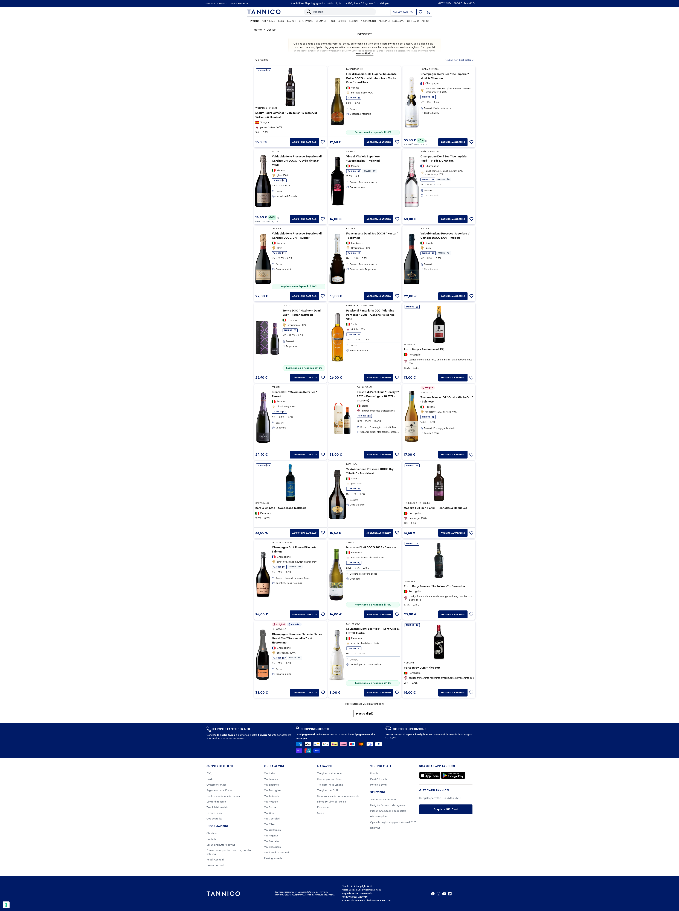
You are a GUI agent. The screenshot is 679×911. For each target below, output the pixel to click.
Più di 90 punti (378, 779)
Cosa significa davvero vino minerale (338, 796)
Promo (254, 21)
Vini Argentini (271, 835)
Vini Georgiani (272, 819)
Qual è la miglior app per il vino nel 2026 (393, 822)
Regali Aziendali (215, 860)
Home (258, 29)
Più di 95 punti (378, 785)
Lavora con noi (215, 865)
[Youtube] (444, 894)
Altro (425, 21)
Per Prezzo (268, 21)
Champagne (306, 21)
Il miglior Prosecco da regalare (387, 805)
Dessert (271, 29)
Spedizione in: (214, 3)
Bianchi (291, 21)
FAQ (209, 773)
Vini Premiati (380, 766)
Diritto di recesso (216, 802)
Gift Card (444, 3)
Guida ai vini (274, 766)
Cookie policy (214, 819)
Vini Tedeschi (271, 796)
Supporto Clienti (221, 766)
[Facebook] (433, 894)
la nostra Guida (226, 735)
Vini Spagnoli (271, 785)
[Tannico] (264, 12)
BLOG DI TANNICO (464, 3)
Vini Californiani (272, 830)
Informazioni (217, 826)
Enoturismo (323, 807)
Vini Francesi (271, 779)
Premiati (374, 773)
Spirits (342, 21)
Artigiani (384, 21)
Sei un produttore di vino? (221, 845)
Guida (210, 779)
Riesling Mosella (273, 858)
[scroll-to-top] (671, 893)
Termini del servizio (217, 807)
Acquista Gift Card (446, 809)
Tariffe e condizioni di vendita (223, 796)
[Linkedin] (450, 894)
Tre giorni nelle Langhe (330, 785)
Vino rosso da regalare (383, 799)
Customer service (217, 785)
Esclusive (398, 21)
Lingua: (237, 3)
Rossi (281, 21)
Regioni (353, 21)
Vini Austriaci (271, 802)
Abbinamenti (368, 21)
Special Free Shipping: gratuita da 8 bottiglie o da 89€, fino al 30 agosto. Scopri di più (339, 3)
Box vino (375, 828)
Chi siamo (212, 833)
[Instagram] (438, 894)
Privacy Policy (214, 813)
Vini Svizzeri (270, 807)
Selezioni (377, 792)
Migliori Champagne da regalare (388, 811)
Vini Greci (269, 813)
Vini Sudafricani (272, 847)
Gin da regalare (378, 816)
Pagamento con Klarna (219, 790)
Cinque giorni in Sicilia (329, 779)
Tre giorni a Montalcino (330, 773)
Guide (320, 813)
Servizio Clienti (267, 735)
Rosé (333, 21)
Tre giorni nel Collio (328, 790)
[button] (420, 12)
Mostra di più (364, 713)
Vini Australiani (272, 841)
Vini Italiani (270, 773)
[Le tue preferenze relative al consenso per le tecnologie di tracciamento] (6, 904)
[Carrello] (428, 12)
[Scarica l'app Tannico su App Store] (429, 775)
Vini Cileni (269, 824)
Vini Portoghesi (272, 790)
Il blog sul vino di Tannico (331, 802)
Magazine (325, 766)
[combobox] (343, 11)
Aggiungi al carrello (304, 142)
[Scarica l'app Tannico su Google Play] (453, 775)
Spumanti (321, 21)
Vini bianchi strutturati (276, 852)
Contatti (211, 839)
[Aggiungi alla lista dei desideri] (323, 142)
